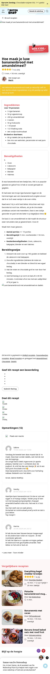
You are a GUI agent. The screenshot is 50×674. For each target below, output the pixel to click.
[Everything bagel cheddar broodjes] (12, 578)
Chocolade (6, 361)
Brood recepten (16, 358)
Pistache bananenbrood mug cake (34, 592)
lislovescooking (35, 635)
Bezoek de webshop (36, 11)
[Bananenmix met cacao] (12, 617)
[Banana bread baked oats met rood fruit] (12, 636)
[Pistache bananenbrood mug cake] (12, 598)
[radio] (23, 373)
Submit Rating (10, 389)
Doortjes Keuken (35, 580)
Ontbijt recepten (28, 355)
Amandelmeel (41, 358)
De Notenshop (34, 597)
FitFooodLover (35, 616)
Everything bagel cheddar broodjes (33, 572)
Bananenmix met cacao (33, 611)
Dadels (14, 361)
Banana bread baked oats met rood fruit (35, 631)
